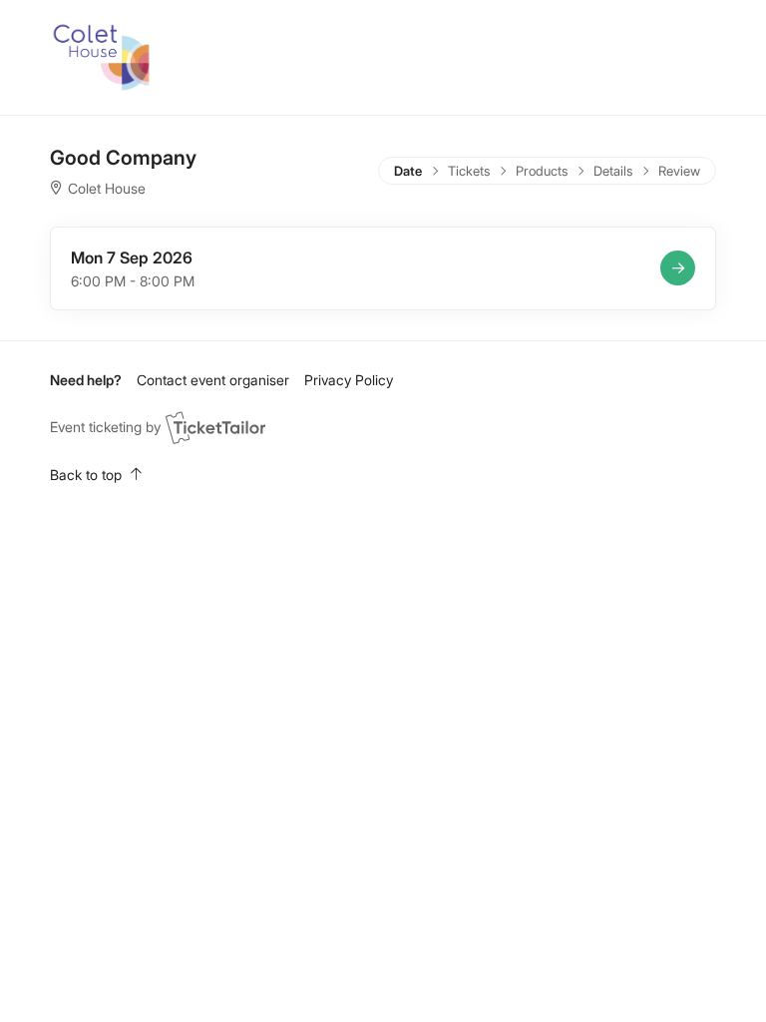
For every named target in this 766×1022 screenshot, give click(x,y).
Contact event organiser (213, 379)
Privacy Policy (348, 379)
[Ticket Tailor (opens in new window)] (215, 427)
